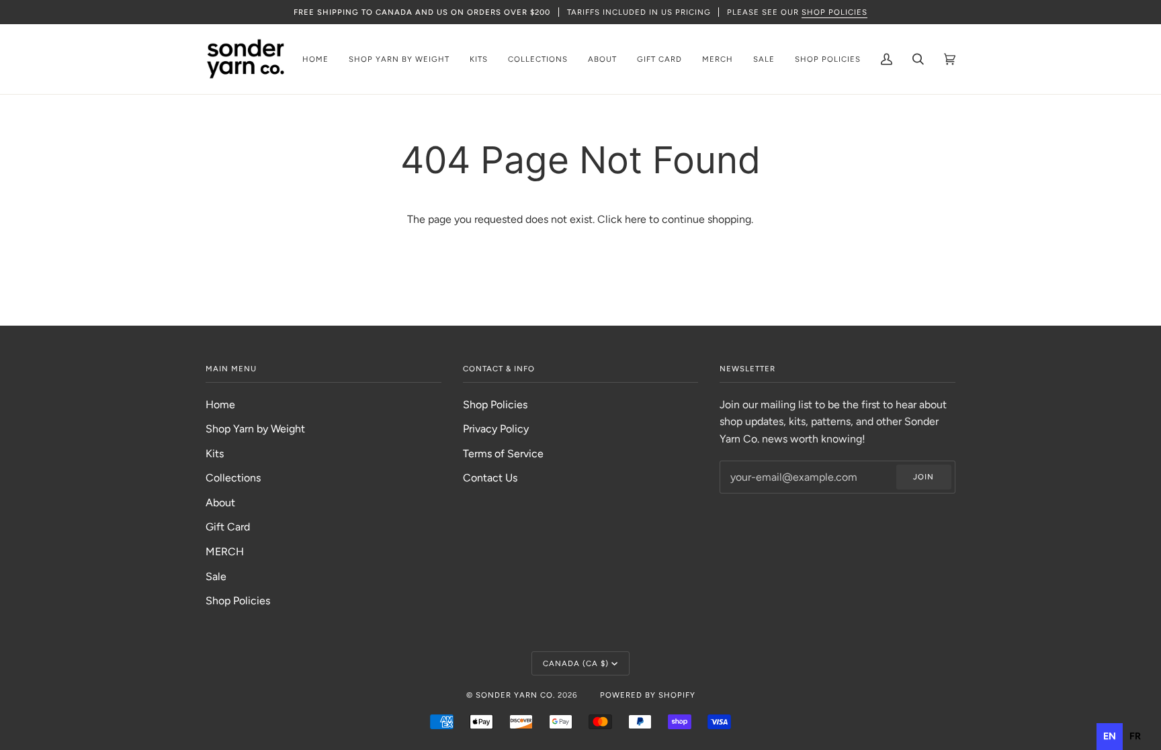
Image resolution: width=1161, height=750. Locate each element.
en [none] (1109, 736)
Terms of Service (503, 453)
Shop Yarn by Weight (255, 428)
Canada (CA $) (576, 663)
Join (923, 476)
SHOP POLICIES (834, 12)
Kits (215, 453)
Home (220, 404)
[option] (1135, 736)
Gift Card (228, 526)
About (220, 502)
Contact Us (490, 477)
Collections (233, 477)
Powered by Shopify (647, 695)
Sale (216, 576)
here (635, 219)
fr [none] (1135, 736)
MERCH (225, 551)
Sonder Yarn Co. (515, 695)
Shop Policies (238, 600)
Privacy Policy (496, 428)
